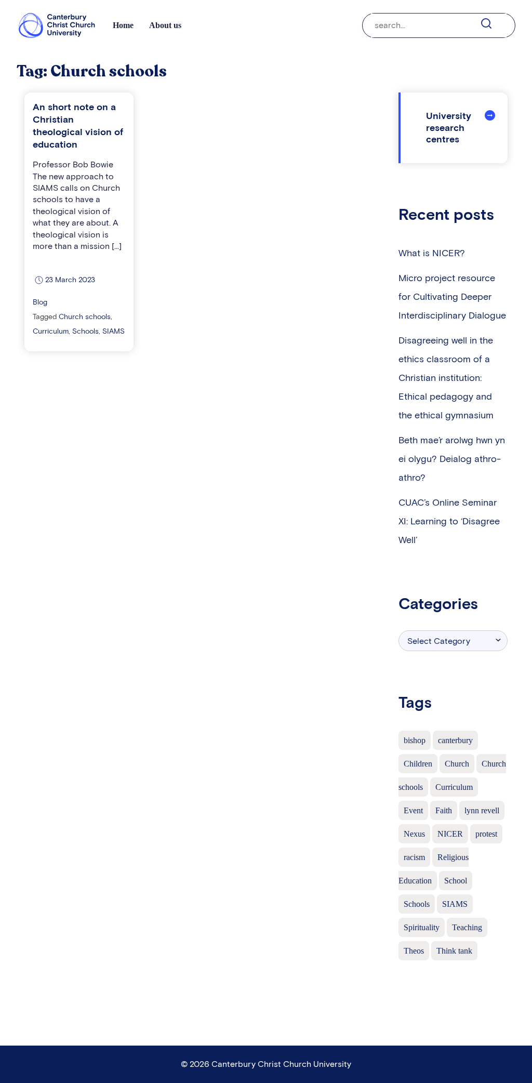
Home (123, 25)
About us (165, 25)
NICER (450, 833)
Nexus (414, 833)
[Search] (492, 23)
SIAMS (113, 331)
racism (414, 857)
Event (413, 810)
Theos (414, 950)
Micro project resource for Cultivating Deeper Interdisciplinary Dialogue (452, 296)
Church (457, 763)
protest (486, 833)
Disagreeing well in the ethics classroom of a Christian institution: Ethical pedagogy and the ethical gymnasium (446, 378)
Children (418, 763)
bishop (414, 740)
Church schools (85, 316)
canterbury (455, 740)
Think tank (454, 950)
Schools (85, 331)
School (455, 880)
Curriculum (51, 331)
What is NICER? (431, 253)
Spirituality (422, 927)
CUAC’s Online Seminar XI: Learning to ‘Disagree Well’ (449, 521)
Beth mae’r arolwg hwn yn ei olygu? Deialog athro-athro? (451, 458)
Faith (443, 810)
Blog (40, 302)
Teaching (467, 927)
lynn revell (481, 810)
